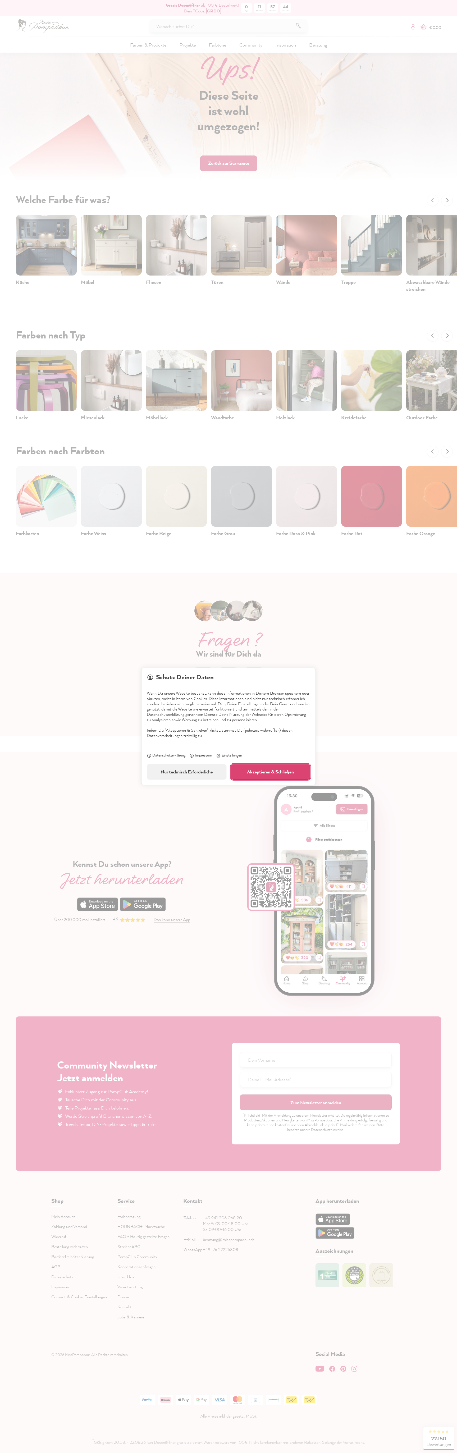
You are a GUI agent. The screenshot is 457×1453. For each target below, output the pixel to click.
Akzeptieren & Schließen (270, 772)
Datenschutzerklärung (168, 755)
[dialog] (228, 726)
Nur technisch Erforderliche (187, 772)
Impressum (203, 755)
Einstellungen (232, 755)
